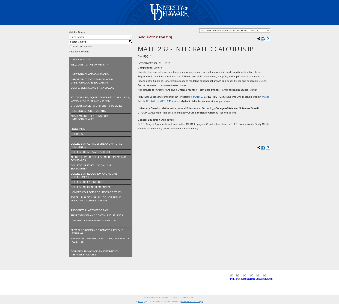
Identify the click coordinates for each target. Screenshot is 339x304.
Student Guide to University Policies (96, 105)
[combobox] (234, 30)
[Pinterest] (262, 278)
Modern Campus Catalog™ (192, 301)
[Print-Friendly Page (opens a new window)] (263, 39)
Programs (78, 128)
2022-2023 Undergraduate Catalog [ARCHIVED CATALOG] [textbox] (230, 30)
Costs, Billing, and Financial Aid (92, 87)
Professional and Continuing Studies (97, 215)
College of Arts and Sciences (91, 152)
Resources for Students (88, 110)
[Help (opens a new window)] (268, 39)
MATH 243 (165, 101)
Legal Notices (187, 297)
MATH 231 (199, 96)
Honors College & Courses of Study (96, 192)
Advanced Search (79, 51)
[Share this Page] (259, 39)
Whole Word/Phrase (82, 46)
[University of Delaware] (169, 21)
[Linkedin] (268, 278)
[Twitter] (234, 278)
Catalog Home (80, 59)
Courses (77, 134)
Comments (175, 297)
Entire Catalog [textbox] (77, 37)
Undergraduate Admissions (90, 74)
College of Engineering (87, 182)
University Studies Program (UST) (94, 220)
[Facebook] (242, 278)
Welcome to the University (90, 64)
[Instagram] (249, 278)
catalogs (141, 301)
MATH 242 (149, 101)
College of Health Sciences (90, 187)
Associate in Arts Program (89, 210)
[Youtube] (255, 278)
